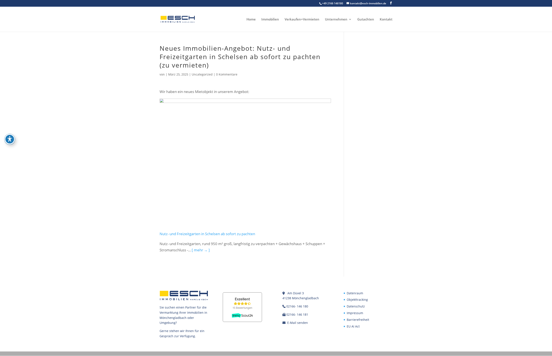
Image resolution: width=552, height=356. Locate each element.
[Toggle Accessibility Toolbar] (10, 139)
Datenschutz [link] (356, 306)
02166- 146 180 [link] (297, 306)
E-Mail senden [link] (297, 323)
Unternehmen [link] (336, 19)
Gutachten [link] (365, 19)
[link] (177, 18)
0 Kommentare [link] (226, 74)
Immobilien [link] (270, 19)
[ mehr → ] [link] (201, 249)
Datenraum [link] (355, 293)
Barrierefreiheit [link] (358, 320)
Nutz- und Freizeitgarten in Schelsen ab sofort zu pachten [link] (207, 233)
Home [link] (251, 19)
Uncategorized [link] (202, 74)
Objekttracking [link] (357, 300)
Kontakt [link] (386, 19)
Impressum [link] (355, 313)
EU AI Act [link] (353, 326)
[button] (390, 3)
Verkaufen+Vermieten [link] (302, 19)
